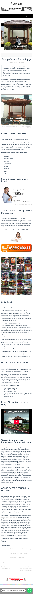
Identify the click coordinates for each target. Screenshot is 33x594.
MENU (29, 16)
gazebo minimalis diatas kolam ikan (9, 517)
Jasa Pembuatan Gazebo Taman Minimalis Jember (26, 568)
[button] (29, 590)
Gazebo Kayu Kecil (5, 567)
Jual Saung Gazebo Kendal (17, 557)
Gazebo (9, 562)
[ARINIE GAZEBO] (16, 3)
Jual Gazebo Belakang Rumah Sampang (20, 549)
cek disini (22, 540)
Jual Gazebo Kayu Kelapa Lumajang (19, 553)
